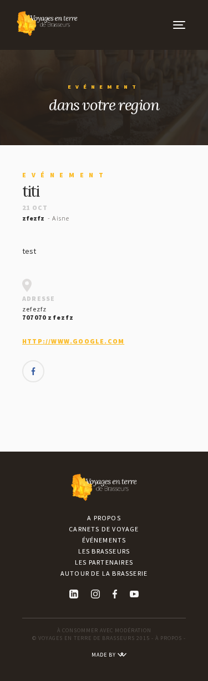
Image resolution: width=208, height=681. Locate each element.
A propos (104, 518)
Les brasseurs (104, 551)
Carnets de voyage (104, 529)
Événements (104, 540)
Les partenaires (104, 562)
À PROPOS (168, 638)
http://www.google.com (73, 341)
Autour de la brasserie (104, 573)
